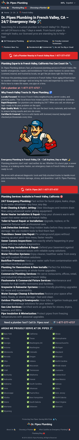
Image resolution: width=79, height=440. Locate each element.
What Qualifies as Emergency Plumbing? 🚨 (54, 430)
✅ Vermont (57, 406)
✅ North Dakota (59, 397)
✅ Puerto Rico (33, 393)
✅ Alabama (6, 384)
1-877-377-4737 (65, 322)
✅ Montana (6, 406)
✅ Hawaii (31, 379)
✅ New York (6, 334)
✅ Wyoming (6, 411)
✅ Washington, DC (35, 343)
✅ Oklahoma (32, 375)
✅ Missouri (57, 356)
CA (14, 12)
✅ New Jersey (59, 393)
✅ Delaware (32, 406)
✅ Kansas (57, 384)
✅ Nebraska (6, 379)
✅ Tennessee (33, 370)
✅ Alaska (5, 397)
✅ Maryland (58, 352)
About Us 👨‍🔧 (11, 430)
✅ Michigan (58, 347)
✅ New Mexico (59, 379)
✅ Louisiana (58, 370)
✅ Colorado (32, 352)
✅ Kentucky (6, 375)
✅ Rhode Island (59, 366)
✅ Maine (5, 402)
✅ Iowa (4, 388)
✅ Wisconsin (32, 366)
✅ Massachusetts (61, 343)
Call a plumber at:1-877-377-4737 (20, 87)
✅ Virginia (5, 366)
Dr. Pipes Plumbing (37, 438)
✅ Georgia (5, 343)
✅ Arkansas (32, 388)
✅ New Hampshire (35, 397)
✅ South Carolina (34, 384)
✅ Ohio (4, 361)
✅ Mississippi (7, 393)
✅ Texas (31, 338)
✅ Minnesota (7, 352)
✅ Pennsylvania (59, 338)
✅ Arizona (5, 347)
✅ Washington (33, 347)
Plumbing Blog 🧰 (19, 8)
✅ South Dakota (34, 402)
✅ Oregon (31, 356)
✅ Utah (4, 370)
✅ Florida (5, 338)
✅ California (32, 334)
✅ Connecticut (59, 375)
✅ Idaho (56, 388)
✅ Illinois (56, 334)
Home (6, 12)
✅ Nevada (5, 356)
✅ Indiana (31, 361)
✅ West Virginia (59, 402)
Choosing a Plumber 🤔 (40, 8)
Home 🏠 (5, 8)
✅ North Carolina (60, 361)
